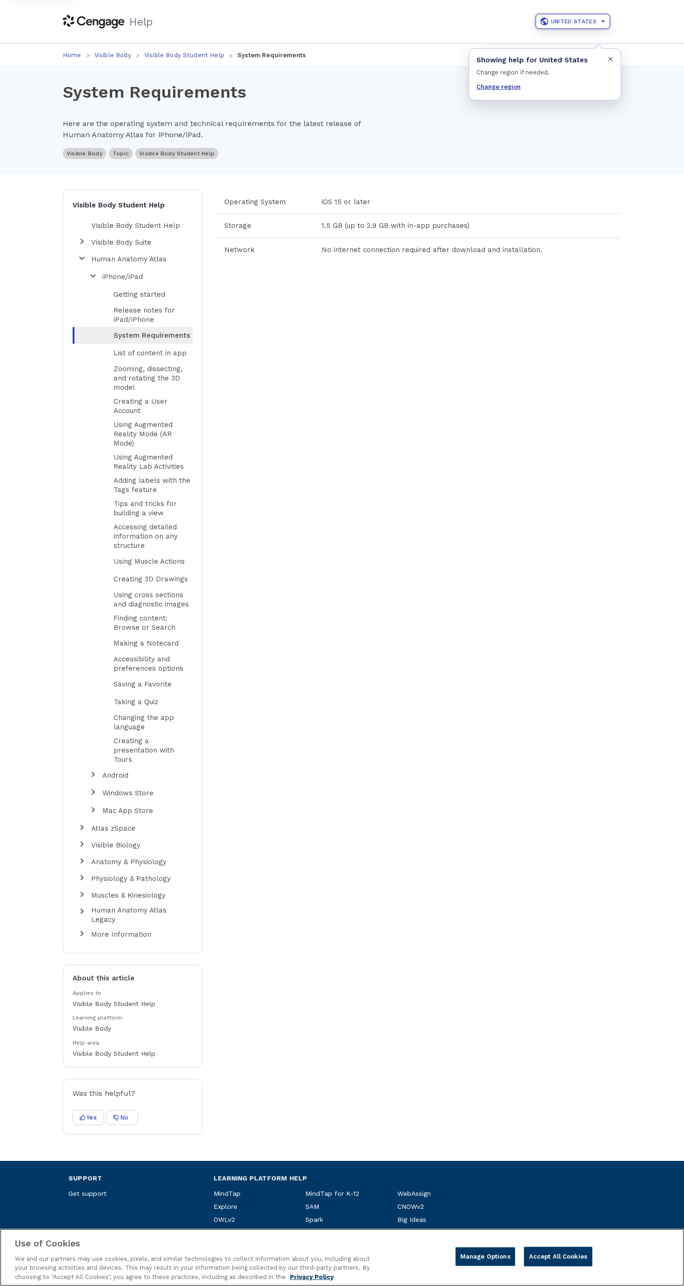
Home (72, 55)
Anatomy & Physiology (129, 862)
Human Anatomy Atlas (129, 259)
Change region (498, 86)
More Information (121, 934)
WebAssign (414, 1193)
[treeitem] (140, 335)
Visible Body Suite (121, 242)
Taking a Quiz (136, 702)
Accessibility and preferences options (148, 664)
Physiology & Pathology (131, 878)
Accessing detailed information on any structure (146, 536)
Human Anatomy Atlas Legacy (129, 915)
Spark (314, 1219)
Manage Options (485, 1256)
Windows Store (128, 793)
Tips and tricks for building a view (145, 508)
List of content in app (150, 353)
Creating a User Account (141, 406)
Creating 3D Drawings (151, 579)
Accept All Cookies (558, 1256)
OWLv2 (224, 1219)
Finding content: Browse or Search (144, 623)
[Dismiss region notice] (610, 59)
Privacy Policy (312, 1276)
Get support (87, 1193)
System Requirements (152, 335)
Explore (225, 1206)
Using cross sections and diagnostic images (151, 599)
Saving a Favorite (143, 684)
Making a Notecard (146, 643)
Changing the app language (144, 722)
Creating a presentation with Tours (144, 750)
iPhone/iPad (122, 277)
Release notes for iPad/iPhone (144, 315)
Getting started (139, 294)
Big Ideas (411, 1219)
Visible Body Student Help (184, 55)
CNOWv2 (410, 1206)
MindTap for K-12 (332, 1193)
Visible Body (112, 55)
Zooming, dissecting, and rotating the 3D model (148, 378)
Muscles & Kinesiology (128, 895)
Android (115, 775)
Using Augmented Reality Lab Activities (149, 462)
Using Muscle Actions (149, 561)
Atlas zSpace (113, 828)
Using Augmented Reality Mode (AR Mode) (143, 433)
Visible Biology (116, 845)
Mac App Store (127, 810)
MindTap (227, 1193)
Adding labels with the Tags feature (152, 485)
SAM (312, 1206)
